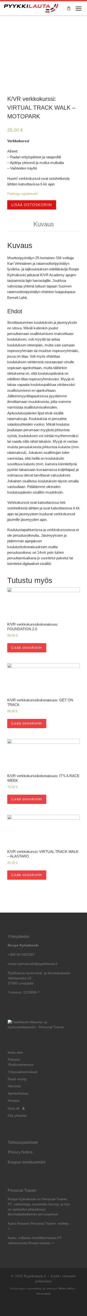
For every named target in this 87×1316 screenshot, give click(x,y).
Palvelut (14, 1059)
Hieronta (14, 1086)
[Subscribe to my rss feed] (43, 1306)
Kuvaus (43, 224)
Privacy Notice (20, 1152)
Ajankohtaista (18, 1093)
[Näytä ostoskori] (69, 8)
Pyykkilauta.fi (35, 1276)
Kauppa (14, 1100)
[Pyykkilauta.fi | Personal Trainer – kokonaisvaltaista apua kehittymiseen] (31, 8)
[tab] (43, 224)
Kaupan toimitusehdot (26, 1162)
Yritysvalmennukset (22, 1072)
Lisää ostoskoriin (31, 205)
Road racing (17, 1079)
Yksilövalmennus (20, 1065)
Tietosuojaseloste (23, 1142)
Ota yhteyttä (17, 1115)
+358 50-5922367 (21, 954)
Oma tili (13, 1108)
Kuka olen (15, 1052)
